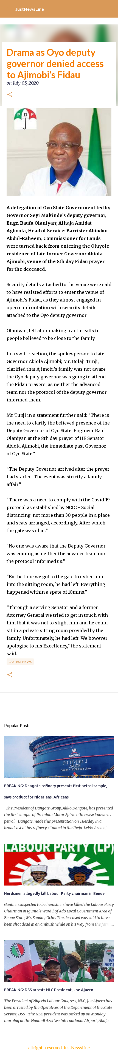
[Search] (110, 8)
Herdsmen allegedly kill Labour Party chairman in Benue (54, 893)
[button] (10, 95)
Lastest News (20, 662)
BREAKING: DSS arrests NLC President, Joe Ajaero (48, 990)
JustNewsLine (29, 9)
